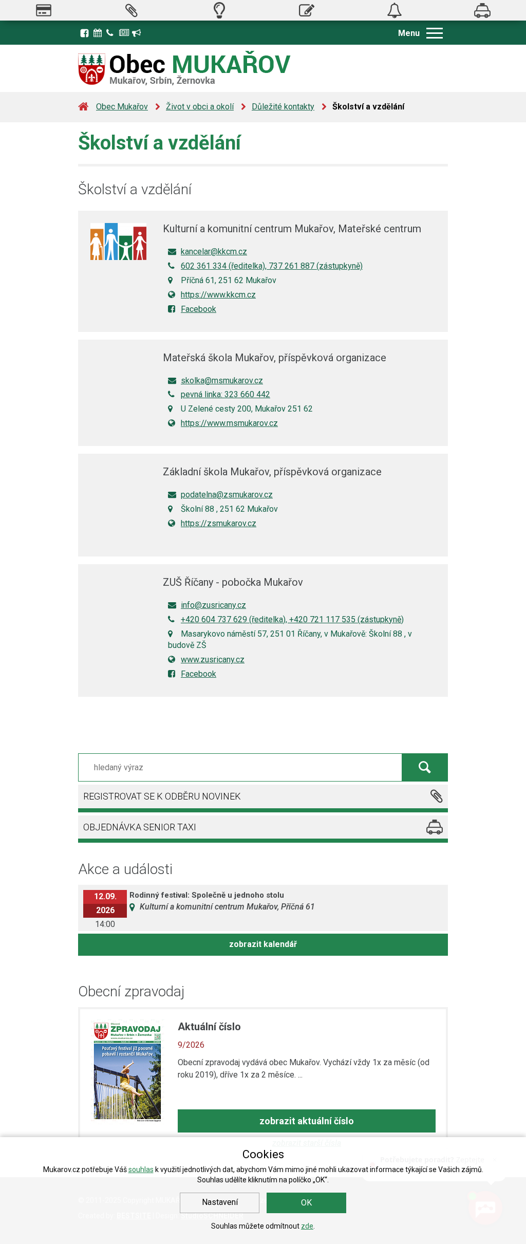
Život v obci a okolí (200, 107)
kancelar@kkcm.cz (214, 251)
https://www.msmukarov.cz (229, 423)
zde (307, 1226)
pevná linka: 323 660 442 (225, 394)
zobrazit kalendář (263, 944)
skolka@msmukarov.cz (222, 380)
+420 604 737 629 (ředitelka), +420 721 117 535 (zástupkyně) (292, 619)
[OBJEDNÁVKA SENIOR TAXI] (482, 10)
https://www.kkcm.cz (218, 295)
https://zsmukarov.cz (218, 523)
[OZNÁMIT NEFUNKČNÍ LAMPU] (219, 10)
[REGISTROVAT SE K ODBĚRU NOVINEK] (132, 10)
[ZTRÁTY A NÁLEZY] (395, 10)
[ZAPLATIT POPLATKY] (44, 10)
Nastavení (220, 1202)
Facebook (84, 33)
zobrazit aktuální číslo (306, 1121)
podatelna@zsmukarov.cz (227, 494)
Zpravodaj (124, 32)
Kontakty (111, 32)
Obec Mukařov (122, 107)
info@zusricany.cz (213, 605)
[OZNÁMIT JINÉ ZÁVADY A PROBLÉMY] (307, 10)
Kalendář (98, 32)
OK (306, 1203)
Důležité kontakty (283, 107)
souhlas (141, 1169)
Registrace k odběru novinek (137, 32)
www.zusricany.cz (213, 659)
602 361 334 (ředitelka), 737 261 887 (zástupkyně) (272, 266)
